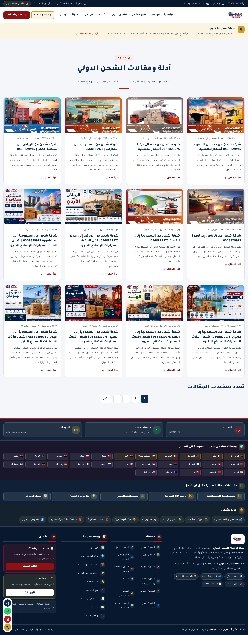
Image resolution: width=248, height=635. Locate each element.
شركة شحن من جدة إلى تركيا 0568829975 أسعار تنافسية (158, 147)
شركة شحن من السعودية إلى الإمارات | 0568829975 (96, 147)
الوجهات (155, 15)
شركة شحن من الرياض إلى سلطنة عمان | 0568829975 (37, 147)
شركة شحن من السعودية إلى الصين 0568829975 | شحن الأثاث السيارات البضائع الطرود (94, 337)
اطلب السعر (30, 566)
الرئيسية (169, 15)
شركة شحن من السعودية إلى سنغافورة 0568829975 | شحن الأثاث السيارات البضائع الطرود (33, 240)
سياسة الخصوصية (45, 630)
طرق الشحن (138, 15)
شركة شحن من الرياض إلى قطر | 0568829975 (216, 238)
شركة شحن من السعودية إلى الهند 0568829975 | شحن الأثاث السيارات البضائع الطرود (156, 337)
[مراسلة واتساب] (7, 611)
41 (117, 398)
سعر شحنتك (14, 15)
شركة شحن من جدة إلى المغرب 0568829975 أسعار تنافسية (217, 147)
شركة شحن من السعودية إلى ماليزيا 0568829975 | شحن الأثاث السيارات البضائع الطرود (216, 337)
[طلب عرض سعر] (7, 619)
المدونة (76, 15)
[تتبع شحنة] (7, 627)
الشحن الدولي (119, 15)
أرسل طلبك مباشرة (86, 34)
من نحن (88, 15)
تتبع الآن (30, 592)
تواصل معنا (27, 630)
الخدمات (102, 15)
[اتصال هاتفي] (7, 603)
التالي (105, 398)
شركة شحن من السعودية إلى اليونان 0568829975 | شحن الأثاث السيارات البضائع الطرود (32, 337)
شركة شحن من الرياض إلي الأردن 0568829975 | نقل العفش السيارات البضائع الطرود (93, 240)
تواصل (64, 15)
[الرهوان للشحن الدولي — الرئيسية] (235, 15)
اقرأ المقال (234, 178)
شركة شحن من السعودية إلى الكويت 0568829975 (157, 238)
